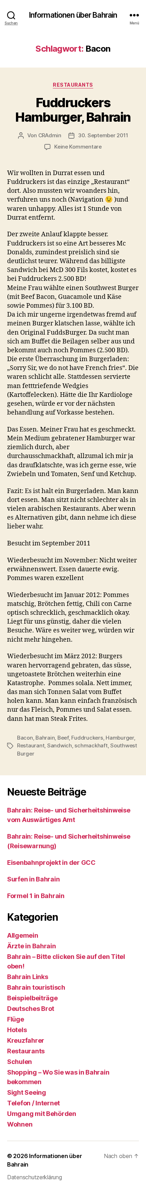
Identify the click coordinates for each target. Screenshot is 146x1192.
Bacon (25, 737)
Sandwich (59, 745)
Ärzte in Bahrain (31, 946)
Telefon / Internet (33, 1103)
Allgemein (22, 935)
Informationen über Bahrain (73, 15)
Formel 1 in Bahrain (35, 895)
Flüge (15, 1019)
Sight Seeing (26, 1092)
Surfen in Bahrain (33, 879)
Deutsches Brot (30, 1008)
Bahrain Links (27, 976)
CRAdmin (49, 135)
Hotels (17, 1030)
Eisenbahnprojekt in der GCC (51, 862)
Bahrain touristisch (36, 987)
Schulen (19, 1061)
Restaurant (30, 745)
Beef (63, 737)
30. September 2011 (103, 135)
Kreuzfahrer (25, 1040)
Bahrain (45, 737)
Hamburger (120, 737)
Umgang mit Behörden (41, 1113)
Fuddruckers (87, 737)
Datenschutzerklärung (34, 1177)
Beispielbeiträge (32, 998)
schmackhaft (90, 745)
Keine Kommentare (78, 146)
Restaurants (73, 85)
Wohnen (19, 1124)
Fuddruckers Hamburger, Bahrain (72, 110)
